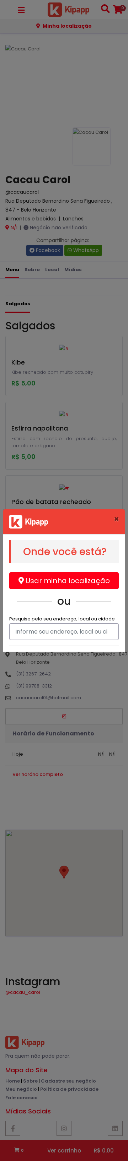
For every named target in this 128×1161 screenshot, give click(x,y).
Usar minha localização (67, 581)
